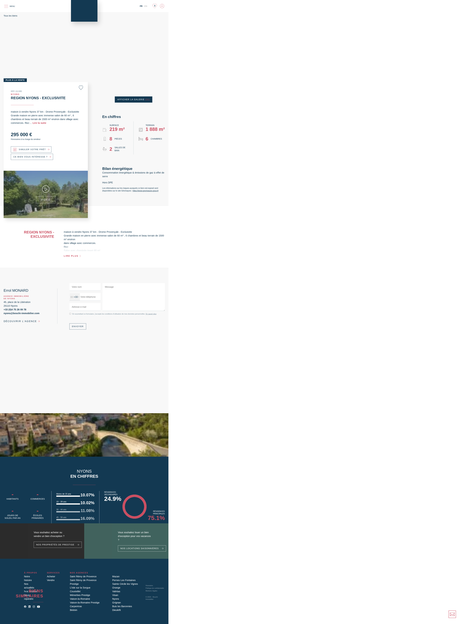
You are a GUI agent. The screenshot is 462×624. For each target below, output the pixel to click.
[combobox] (74, 297)
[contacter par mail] (452, 614)
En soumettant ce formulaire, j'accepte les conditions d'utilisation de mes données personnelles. (112, 314)
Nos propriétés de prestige (53, 548)
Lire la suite (24, 122)
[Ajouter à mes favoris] (81, 88)
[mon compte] (162, 6)
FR (141, 6)
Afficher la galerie (133, 99)
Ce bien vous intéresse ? (28, 157)
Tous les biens (10, 16)
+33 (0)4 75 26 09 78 (14, 309)
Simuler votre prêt (31, 149)
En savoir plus (148, 314)
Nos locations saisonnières (137, 548)
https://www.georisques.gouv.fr (145, 191)
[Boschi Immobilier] (84, 11)
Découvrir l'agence (18, 321)
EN (145, 6)
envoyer (77, 326)
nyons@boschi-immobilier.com (20, 313)
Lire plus (70, 256)
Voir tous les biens (29, 610)
